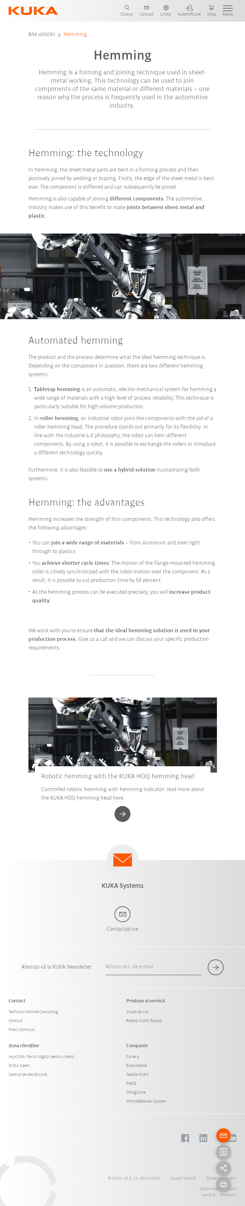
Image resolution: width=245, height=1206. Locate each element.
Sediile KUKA (137, 1074)
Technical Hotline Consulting (33, 1012)
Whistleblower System (146, 1101)
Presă (131, 1083)
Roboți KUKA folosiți (144, 1021)
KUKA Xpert (19, 1065)
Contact (16, 1021)
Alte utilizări (41, 35)
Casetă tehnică (183, 1178)
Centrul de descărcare (28, 1074)
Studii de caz (137, 1012)
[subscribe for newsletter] (216, 967)
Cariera (132, 1057)
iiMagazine (135, 1092)
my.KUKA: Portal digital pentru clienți (41, 1057)
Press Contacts (22, 1029)
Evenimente (136, 1065)
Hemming (75, 35)
